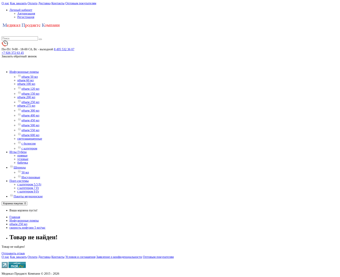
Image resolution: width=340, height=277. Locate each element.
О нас (5, 3)
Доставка (44, 3)
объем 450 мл (30, 120)
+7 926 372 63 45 (13, 52)
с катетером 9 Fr (28, 191)
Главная (14, 217)
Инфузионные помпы (24, 71)
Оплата (32, 3)
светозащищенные (29, 138)
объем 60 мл (25, 80)
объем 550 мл (30, 130)
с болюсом (28, 143)
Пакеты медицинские (28, 196)
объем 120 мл (30, 88)
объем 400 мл (30, 115)
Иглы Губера (18, 152)
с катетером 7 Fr (28, 188)
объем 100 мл (26, 83)
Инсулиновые (30, 177)
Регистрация (25, 17)
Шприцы (20, 167)
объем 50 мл (29, 76)
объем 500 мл (30, 125)
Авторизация (26, 13)
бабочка (22, 162)
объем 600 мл (30, 135)
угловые (22, 159)
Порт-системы (19, 181)
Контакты (58, 3)
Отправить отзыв (13, 253)
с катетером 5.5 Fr (29, 184)
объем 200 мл (26, 97)
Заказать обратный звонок (19, 56)
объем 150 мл (30, 93)
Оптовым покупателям (80, 3)
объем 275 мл (26, 105)
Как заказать (18, 3)
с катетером (29, 148)
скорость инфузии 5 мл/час (27, 227)
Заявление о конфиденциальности (119, 257)
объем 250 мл (30, 102)
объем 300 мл (30, 110)
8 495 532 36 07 (64, 49)
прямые (22, 155)
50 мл (25, 172)
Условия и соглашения (80, 257)
